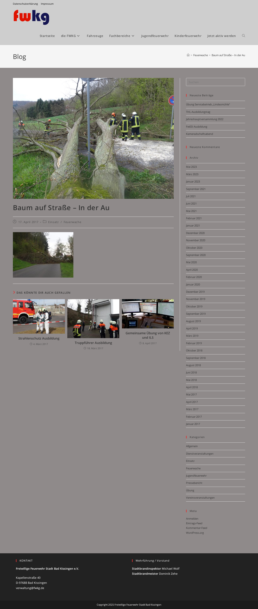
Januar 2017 (193, 424)
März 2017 (192, 409)
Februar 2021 (194, 218)
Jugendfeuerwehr (196, 475)
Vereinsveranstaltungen (200, 497)
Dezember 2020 (195, 233)
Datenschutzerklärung (25, 3)
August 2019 (193, 321)
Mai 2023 (191, 167)
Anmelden (192, 518)
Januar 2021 (193, 225)
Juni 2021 (191, 203)
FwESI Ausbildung (196, 126)
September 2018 (196, 358)
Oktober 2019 (194, 306)
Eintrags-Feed (194, 523)
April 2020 (192, 269)
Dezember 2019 (195, 291)
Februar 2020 (194, 277)
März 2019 (192, 336)
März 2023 (192, 174)
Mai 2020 (191, 262)
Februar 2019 (194, 343)
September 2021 (196, 189)
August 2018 (193, 365)
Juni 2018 (191, 372)
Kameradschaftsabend (199, 134)
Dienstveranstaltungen (199, 453)
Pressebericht (194, 483)
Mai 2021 (191, 211)
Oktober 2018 (194, 350)
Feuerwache (72, 222)
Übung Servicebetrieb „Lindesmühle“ (208, 104)
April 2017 (192, 402)
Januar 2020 (193, 284)
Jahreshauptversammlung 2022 (204, 119)
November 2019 (195, 299)
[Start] (188, 55)
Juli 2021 (191, 196)
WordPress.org (195, 533)
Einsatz (53, 222)
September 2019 (196, 314)
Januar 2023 (193, 181)
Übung (190, 490)
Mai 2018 (191, 380)
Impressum (47, 3)
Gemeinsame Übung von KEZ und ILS (148, 335)
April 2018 (192, 387)
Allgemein (192, 446)
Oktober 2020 (194, 247)
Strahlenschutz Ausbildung (38, 338)
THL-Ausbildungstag (198, 112)
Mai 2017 (191, 394)
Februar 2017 (194, 416)
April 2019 (192, 328)
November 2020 (195, 240)
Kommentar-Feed (196, 528)
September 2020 (196, 255)
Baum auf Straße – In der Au (228, 55)
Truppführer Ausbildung (93, 343)
